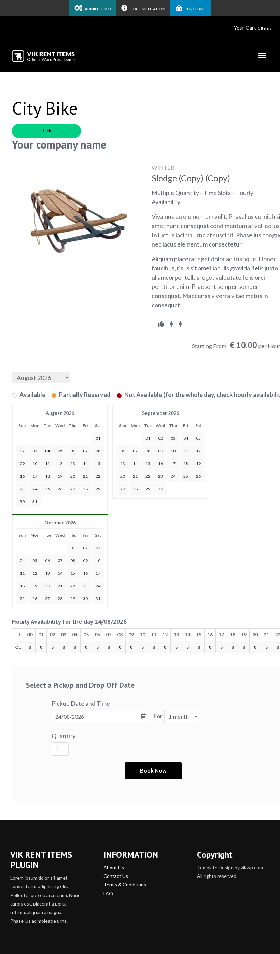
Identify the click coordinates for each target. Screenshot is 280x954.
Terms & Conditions (124, 884)
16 (160, 463)
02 (160, 438)
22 (147, 476)
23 (160, 476)
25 (47, 488)
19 (198, 463)
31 (34, 501)
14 (135, 463)
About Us (113, 867)
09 (160, 450)
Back (46, 131)
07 (135, 450)
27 (72, 488)
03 (173, 438)
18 (185, 463)
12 (198, 450)
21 (135, 476)
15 (147, 463)
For (158, 716)
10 (173, 450)
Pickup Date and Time (81, 703)
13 (122, 463)
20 (122, 476)
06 (122, 450)
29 (98, 488)
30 (22, 501)
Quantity (63, 736)
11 (185, 450)
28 (85, 488)
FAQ (108, 893)
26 (60, 488)
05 (198, 438)
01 (147, 438)
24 (34, 488)
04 (185, 438)
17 (173, 463)
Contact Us (115, 876)
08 (147, 450)
